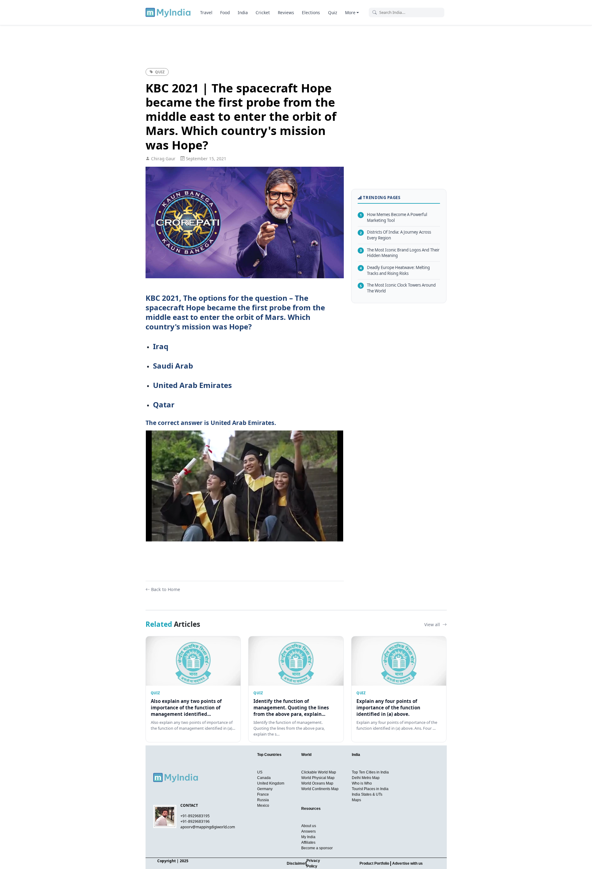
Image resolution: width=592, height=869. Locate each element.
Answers (308, 831)
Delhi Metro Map (366, 778)
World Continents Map (320, 789)
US (259, 772)
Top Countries (269, 755)
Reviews (286, 12)
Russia (263, 800)
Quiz (332, 12)
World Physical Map (318, 778)
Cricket (263, 12)
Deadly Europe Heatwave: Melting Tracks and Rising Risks (395, 270)
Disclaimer (296, 863)
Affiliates (308, 842)
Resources (311, 808)
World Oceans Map (317, 783)
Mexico (263, 805)
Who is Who (362, 783)
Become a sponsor (317, 848)
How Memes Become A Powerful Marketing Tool (393, 217)
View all (432, 624)
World (306, 755)
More (350, 12)
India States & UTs (367, 794)
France (263, 794)
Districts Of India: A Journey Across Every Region (395, 235)
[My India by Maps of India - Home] (168, 12)
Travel (206, 12)
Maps (356, 800)
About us (308, 826)
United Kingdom (270, 783)
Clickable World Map (318, 772)
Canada (264, 778)
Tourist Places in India (370, 789)
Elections (311, 12)
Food (225, 12)
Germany (265, 789)
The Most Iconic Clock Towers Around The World (398, 288)
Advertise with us (407, 863)
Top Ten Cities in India (370, 772)
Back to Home (165, 589)
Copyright (166, 860)
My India (308, 837)
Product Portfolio (374, 863)
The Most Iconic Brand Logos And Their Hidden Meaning (399, 253)
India (243, 12)
